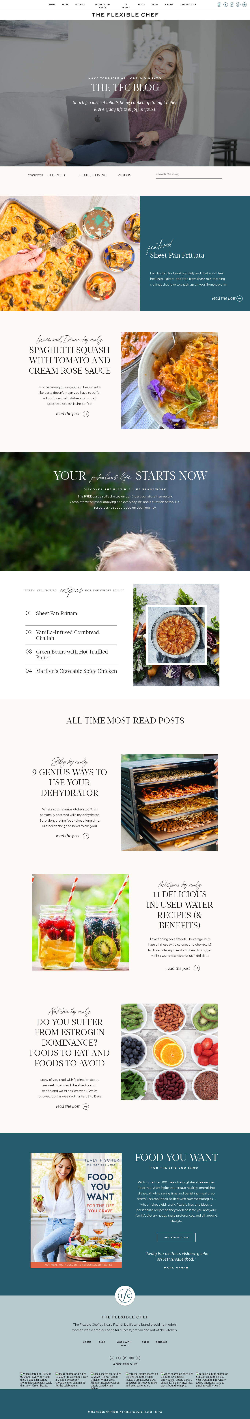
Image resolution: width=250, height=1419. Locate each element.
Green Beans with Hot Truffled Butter (72, 655)
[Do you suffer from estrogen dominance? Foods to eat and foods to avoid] (169, 1052)
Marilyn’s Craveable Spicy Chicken (76, 671)
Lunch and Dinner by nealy (70, 338)
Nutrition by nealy (69, 1010)
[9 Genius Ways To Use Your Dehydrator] (169, 802)
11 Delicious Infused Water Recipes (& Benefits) (179, 910)
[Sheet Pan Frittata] (239, 298)
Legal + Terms (153, 1412)
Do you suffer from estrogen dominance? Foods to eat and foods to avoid (69, 1043)
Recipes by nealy (180, 883)
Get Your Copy (176, 1237)
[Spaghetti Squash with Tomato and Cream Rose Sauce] (169, 380)
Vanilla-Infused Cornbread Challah (67, 635)
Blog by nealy (69, 760)
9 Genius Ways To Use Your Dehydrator (69, 782)
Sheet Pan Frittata (177, 255)
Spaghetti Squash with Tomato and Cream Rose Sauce (70, 360)
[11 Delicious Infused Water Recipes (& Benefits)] (80, 922)
